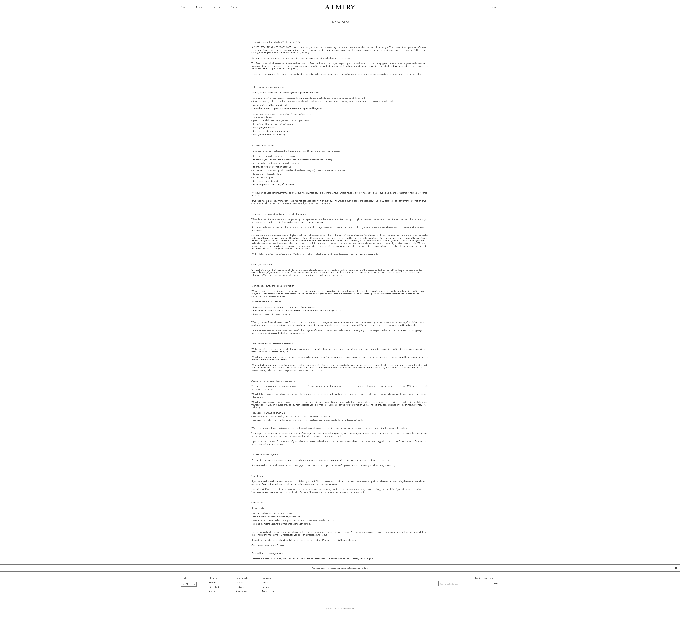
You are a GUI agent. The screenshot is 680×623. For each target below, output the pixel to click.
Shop (199, 7)
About (234, 7)
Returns (212, 582)
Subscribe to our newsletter (486, 578)
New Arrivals (242, 578)
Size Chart (214, 587)
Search (495, 7)
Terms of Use (268, 591)
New (183, 7)
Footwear (240, 587)
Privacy (265, 587)
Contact (266, 582)
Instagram (266, 578)
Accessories (241, 591)
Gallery (216, 7)
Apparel (239, 582)
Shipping (213, 578)
